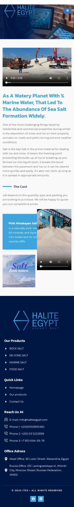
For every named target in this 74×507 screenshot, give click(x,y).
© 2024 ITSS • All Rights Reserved (37, 490)
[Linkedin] (41, 499)
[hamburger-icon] (67, 11)
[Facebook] (33, 499)
